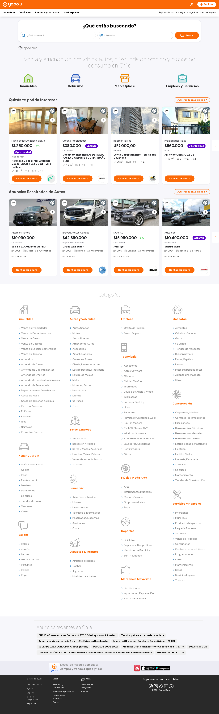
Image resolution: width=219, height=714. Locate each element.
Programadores (184, 554)
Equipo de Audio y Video (138, 391)
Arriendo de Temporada (35, 385)
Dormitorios (28, 490)
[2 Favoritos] (64, 111)
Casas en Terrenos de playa (37, 401)
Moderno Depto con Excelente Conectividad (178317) (153, 646)
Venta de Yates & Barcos (87, 459)
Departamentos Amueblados (38, 390)
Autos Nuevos (80, 338)
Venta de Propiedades (34, 328)
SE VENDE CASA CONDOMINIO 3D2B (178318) (63, 646)
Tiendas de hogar (31, 501)
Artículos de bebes (83, 560)
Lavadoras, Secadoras (137, 443)
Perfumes (26, 564)
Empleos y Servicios (47, 12)
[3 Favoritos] (115, 203)
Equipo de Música (82, 375)
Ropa (24, 575)
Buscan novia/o (184, 354)
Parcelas (26, 416)
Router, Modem (133, 423)
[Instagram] (155, 686)
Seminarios (78, 523)
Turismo (180, 580)
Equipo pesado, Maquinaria (88, 369)
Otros (24, 511)
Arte (126, 486)
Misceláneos (182, 423)
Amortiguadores (82, 354)
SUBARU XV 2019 (198, 646)
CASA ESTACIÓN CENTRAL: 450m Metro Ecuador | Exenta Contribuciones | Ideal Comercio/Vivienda (95, 652)
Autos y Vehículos (82, 319)
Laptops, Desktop (134, 402)
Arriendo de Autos (83, 343)
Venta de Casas (30, 338)
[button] (52, 120)
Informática (130, 386)
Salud (178, 570)
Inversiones (181, 512)
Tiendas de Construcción (190, 480)
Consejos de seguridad (187, 12)
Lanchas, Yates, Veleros (86, 454)
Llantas (76, 395)
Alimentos (181, 328)
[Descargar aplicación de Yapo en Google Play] (162, 668)
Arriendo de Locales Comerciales (40, 380)
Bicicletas (129, 540)
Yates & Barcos (80, 429)
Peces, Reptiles (184, 359)
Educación (77, 488)
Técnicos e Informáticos (86, 512)
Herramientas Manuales (189, 433)
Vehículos (25, 12)
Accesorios (79, 348)
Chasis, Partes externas (86, 364)
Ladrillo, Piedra (183, 454)
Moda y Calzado (30, 559)
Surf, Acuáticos (133, 555)
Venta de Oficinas (31, 343)
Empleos (127, 319)
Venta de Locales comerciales (38, 348)
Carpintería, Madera (186, 412)
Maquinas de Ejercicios (137, 550)
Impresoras (130, 397)
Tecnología (129, 357)
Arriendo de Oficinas (33, 375)
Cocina (25, 470)
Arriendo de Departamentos (38, 369)
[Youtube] (171, 686)
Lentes (25, 554)
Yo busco (77, 464)
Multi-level (181, 518)
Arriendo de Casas (32, 364)
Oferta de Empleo (134, 328)
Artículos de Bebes (32, 464)
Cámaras (129, 376)
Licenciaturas (80, 507)
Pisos (24, 475)
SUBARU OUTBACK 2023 (170, 652)
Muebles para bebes (84, 576)
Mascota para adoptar (188, 369)
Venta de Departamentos (36, 333)
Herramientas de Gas (187, 438)
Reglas (56, 702)
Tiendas (84, 691)
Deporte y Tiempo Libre (138, 545)
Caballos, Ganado (185, 333)
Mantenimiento (184, 475)
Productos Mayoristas (188, 523)
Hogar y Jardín (28, 456)
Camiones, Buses (82, 359)
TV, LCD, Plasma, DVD (136, 428)
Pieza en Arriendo (31, 406)
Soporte (30, 693)
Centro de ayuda (208, 12)
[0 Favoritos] (115, 111)
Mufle (75, 380)
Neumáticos (79, 390)
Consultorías (182, 544)
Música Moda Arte (134, 478)
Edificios (26, 411)
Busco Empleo (132, 333)
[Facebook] (150, 686)
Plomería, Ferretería (186, 459)
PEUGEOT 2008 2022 (105, 646)
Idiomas (76, 502)
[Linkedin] (166, 686)
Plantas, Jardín (29, 480)
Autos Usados (80, 328)
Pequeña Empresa (185, 528)
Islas (23, 421)
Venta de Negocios (186, 538)
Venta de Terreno (31, 354)
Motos (76, 333)
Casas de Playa (30, 395)
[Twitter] (161, 686)
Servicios (180, 464)
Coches (76, 566)
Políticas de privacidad (63, 691)
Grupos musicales (134, 502)
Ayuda (30, 688)
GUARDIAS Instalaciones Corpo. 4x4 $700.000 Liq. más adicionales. (77, 635)
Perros (179, 364)
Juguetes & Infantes (84, 552)
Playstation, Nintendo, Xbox (140, 417)
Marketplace (71, 12)
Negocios (26, 427)
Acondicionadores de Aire (139, 438)
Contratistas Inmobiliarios (190, 417)
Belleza (23, 535)
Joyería (25, 549)
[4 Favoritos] (166, 111)
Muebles (26, 485)
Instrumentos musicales (138, 492)
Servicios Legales (185, 575)
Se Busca (77, 401)
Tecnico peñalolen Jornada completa (142, 635)
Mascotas (180, 319)
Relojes (25, 570)
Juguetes (77, 571)
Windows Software (135, 433)
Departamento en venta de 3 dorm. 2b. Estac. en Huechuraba (73, 641)
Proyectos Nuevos (31, 432)
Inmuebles (9, 12)
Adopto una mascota (188, 375)
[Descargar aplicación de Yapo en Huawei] (137, 668)
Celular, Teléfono (133, 381)
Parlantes (129, 412)
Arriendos (27, 359)
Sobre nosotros (34, 684)
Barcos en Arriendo (83, 443)
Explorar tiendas (167, 12)
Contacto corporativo (32, 698)
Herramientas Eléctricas (189, 428)
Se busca (26, 496)
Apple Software (133, 371)
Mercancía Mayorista (136, 579)
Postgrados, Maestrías (85, 518)
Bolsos (25, 544)
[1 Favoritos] (13, 111)
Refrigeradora (132, 449)
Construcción (182, 403)
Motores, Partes (81, 385)
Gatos (179, 338)
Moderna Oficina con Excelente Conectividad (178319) (144, 641)
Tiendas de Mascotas (188, 348)
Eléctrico (180, 449)
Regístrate (31, 703)
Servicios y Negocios (187, 504)
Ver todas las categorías (87, 686)
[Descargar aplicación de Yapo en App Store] (148, 668)
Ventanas (26, 506)
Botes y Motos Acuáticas (87, 449)
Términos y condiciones (58, 686)
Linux (127, 407)
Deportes (127, 531)
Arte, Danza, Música (84, 497)
